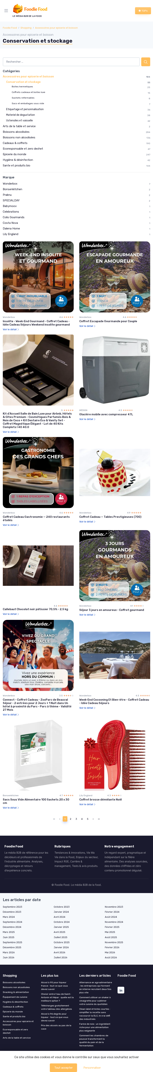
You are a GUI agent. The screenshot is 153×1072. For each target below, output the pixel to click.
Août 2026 (111, 957)
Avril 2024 (59, 916)
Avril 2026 (59, 952)
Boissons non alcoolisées (19, 137)
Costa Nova (10, 223)
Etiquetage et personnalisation (25, 109)
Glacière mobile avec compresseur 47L (106, 414)
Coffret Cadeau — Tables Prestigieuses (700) (110, 517)
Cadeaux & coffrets (15, 143)
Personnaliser (92, 1067)
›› (99, 819)
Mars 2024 (9, 916)
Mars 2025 (9, 932)
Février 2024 (112, 911)
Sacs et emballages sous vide (28, 103)
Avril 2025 (59, 932)
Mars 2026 (9, 952)
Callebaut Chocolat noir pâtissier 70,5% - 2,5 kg (35, 609)
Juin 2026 (8, 957)
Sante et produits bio (16, 165)
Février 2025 (112, 927)
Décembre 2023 (12, 911)
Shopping (26, 27)
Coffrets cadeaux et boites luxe (28, 92)
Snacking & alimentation (16, 992)
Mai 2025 (110, 932)
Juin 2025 (8, 937)
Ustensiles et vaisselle (19, 120)
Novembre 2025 (114, 942)
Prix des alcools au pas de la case (56, 1027)
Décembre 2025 (12, 947)
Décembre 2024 (12, 927)
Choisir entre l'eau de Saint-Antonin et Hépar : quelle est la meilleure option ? (57, 997)
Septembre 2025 (12, 942)
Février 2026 (112, 947)
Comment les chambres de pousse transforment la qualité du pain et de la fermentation (93, 1040)
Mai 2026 (110, 952)
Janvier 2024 (61, 911)
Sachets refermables (23, 97)
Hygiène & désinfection (18, 160)
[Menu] (7, 11)
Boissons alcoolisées (16, 132)
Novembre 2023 (114, 906)
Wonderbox (10, 183)
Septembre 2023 (12, 906)
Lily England (10, 234)
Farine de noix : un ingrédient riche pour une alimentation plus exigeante (94, 1027)
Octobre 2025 (62, 942)
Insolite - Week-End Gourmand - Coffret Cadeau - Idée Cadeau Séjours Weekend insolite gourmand (36, 323)
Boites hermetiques (22, 86)
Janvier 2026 (61, 947)
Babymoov (10, 206)
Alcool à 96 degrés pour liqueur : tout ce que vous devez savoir (54, 1017)
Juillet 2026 (60, 957)
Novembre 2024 (114, 922)
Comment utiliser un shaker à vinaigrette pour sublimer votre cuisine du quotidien (95, 1000)
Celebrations (11, 211)
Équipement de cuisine (15, 997)
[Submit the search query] (145, 61)
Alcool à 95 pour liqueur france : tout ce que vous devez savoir (54, 985)
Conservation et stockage (23, 82)
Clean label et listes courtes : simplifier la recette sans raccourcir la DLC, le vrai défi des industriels (94, 1014)
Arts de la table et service (19, 126)
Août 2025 (111, 937)
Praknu (7, 195)
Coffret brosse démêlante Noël (100, 799)
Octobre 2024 (62, 922)
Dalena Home (11, 228)
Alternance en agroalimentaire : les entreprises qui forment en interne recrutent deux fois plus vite (95, 987)
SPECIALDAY (11, 200)
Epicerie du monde (14, 154)
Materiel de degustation (20, 114)
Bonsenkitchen (12, 189)
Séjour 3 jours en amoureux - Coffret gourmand (111, 610)
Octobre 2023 (62, 906)
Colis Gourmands (13, 217)
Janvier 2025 (61, 927)
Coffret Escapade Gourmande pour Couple (108, 321)
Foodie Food (10, 27)
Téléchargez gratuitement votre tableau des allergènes (56, 1007)
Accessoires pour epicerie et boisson (56, 27)
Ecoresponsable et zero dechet (23, 148)
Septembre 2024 (12, 922)
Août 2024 (111, 916)
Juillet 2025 (60, 937)
